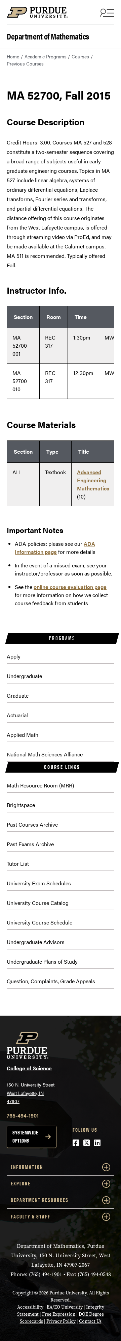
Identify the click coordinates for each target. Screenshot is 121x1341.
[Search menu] (106, 12)
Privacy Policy (61, 1321)
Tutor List (18, 863)
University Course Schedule (39, 922)
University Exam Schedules (39, 883)
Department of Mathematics (48, 35)
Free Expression (58, 1314)
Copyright (22, 1293)
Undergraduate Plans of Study (42, 961)
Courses (80, 56)
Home (13, 56)
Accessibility (30, 1307)
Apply (14, 656)
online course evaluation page (70, 587)
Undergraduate (24, 676)
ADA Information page (55, 548)
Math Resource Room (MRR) (40, 785)
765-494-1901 (23, 1115)
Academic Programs (46, 56)
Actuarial (17, 715)
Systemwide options (25, 1136)
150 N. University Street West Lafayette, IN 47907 (30, 1092)
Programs (62, 638)
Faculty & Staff (30, 1216)
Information (27, 1167)
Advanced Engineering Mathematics (93, 480)
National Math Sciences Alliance (45, 754)
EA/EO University (65, 1307)
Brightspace (21, 805)
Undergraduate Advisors (36, 942)
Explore (21, 1183)
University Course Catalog (38, 903)
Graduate (18, 695)
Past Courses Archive (32, 824)
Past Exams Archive (30, 844)
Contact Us (90, 1321)
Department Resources (40, 1200)
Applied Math (22, 735)
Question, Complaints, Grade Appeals (51, 981)
